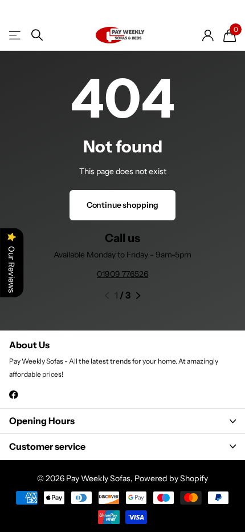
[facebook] (13, 394)
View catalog (15, 35)
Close (122, 421)
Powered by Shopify (171, 478)
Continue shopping (123, 205)
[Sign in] (208, 35)
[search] (37, 35)
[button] (107, 295)
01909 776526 (122, 274)
